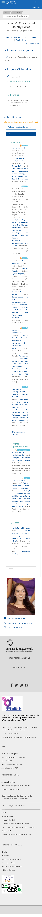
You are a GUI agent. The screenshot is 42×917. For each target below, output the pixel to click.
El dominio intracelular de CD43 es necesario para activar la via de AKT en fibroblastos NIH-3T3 (21, 536)
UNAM (4, 813)
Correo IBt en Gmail (8, 863)
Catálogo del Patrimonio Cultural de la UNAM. (17, 834)
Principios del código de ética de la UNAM (16, 785)
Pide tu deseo (19, 667)
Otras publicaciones (21, 445)
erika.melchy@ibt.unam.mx (16, 618)
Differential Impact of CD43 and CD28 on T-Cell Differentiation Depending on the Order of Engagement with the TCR (20, 366)
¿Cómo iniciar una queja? (10, 733)
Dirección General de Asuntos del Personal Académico (20, 827)
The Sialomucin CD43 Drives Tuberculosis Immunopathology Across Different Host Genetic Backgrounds (20, 174)
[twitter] (16, 684)
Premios (14, 95)
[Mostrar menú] (3, 2)
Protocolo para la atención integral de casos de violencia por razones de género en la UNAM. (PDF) (20, 717)
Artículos (18, 142)
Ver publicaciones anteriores (18, 433)
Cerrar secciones (33, 44)
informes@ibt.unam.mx (19, 658)
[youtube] (21, 684)
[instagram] (26, 684)
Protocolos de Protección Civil (12, 764)
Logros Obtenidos (30, 37)
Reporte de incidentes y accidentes (13, 757)
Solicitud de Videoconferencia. (12, 866)
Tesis (16, 523)
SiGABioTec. (5, 855)
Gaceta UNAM (6, 831)
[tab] (21, 134)
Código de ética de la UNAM (11, 789)
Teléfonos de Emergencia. (10, 754)
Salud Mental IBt (7, 761)
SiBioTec (4, 852)
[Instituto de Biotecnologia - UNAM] (11, 2)
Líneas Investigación (13, 37)
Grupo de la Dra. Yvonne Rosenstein (19, 623)
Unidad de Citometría (14, 627)
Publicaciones (21, 40)
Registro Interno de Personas (11, 859)
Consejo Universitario (8, 820)
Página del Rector (7, 816)
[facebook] (11, 684)
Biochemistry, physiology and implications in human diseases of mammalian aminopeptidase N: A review (20, 238)
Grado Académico (20, 81)
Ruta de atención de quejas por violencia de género (19, 737)
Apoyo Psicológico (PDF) (10, 768)
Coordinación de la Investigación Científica (15, 824)
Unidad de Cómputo (8, 870)
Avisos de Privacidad (8, 782)
